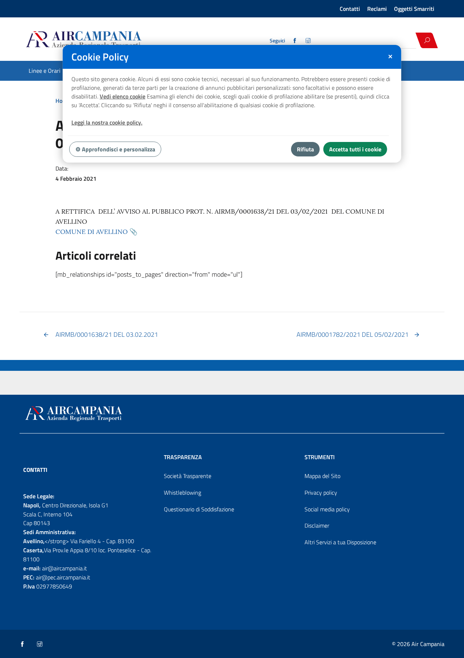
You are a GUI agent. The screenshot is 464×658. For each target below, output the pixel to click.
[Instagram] (309, 41)
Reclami (377, 8)
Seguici (277, 41)
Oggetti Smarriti (414, 8)
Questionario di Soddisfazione (199, 509)
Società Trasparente (187, 476)
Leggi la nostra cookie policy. (106, 122)
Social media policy (327, 509)
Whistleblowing (182, 492)
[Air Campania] (110, 40)
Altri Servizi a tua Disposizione (340, 542)
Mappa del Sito (322, 476)
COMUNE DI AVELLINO (91, 231)
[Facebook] (295, 41)
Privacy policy (320, 492)
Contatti (350, 8)
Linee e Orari (45, 70)
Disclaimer (316, 525)
